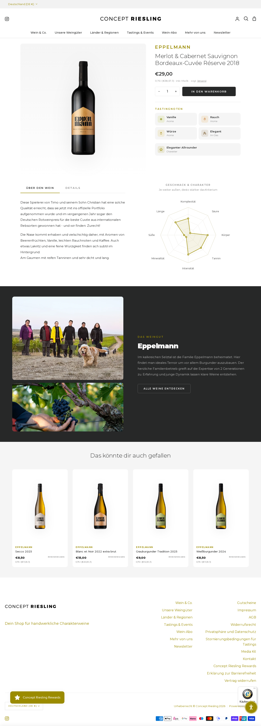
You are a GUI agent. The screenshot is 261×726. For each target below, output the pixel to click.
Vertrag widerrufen (240, 681)
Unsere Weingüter (177, 610)
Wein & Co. (183, 603)
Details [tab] (73, 187)
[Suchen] (246, 18)
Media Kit (248, 651)
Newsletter (183, 646)
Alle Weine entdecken (164, 388)
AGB (252, 617)
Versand (201, 80)
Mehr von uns (181, 639)
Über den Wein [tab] (40, 187)
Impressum (247, 610)
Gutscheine (246, 603)
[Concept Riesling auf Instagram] (7, 718)
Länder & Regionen (176, 617)
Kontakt (249, 659)
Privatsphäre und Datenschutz (230, 632)
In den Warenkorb (209, 91)
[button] (251, 707)
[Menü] (254, 689)
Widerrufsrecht (243, 625)
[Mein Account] (237, 18)
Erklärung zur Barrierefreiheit (231, 673)
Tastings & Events (178, 625)
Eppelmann (173, 47)
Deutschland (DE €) (21, 4)
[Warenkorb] (254, 18)
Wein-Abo (184, 632)
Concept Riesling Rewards (234, 666)
